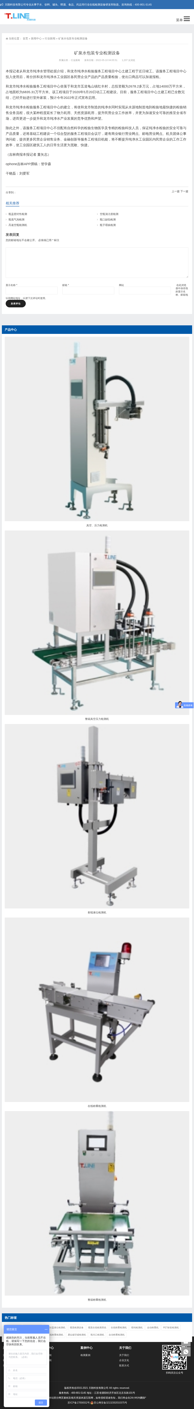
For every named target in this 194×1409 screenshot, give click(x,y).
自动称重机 (153, 1327)
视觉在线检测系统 (97, 1327)
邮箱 (65, 285)
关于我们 (124, 1355)
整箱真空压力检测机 (97, 718)
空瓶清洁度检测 (109, 214)
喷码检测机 (137, 1327)
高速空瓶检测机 (18, 225)
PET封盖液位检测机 (55, 1327)
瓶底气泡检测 (16, 219)
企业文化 (124, 1360)
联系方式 (124, 1365)
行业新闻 (50, 38)
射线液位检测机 (97, 912)
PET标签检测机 (171, 1327)
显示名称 (11, 285)
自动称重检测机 (117, 1334)
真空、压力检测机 (97, 525)
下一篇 (184, 191)
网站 (121, 285)
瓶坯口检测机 (97, 1334)
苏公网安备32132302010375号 (110, 1402)
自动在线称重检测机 (53, 1334)
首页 (25, 38)
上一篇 (176, 191)
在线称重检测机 (97, 1106)
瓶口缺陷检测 (108, 219)
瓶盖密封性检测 (18, 214)
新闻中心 (36, 38)
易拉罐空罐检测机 (77, 1334)
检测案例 (85, 1355)
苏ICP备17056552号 (79, 1402)
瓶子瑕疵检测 (108, 225)
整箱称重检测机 (97, 1299)
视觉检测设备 (77, 1327)
